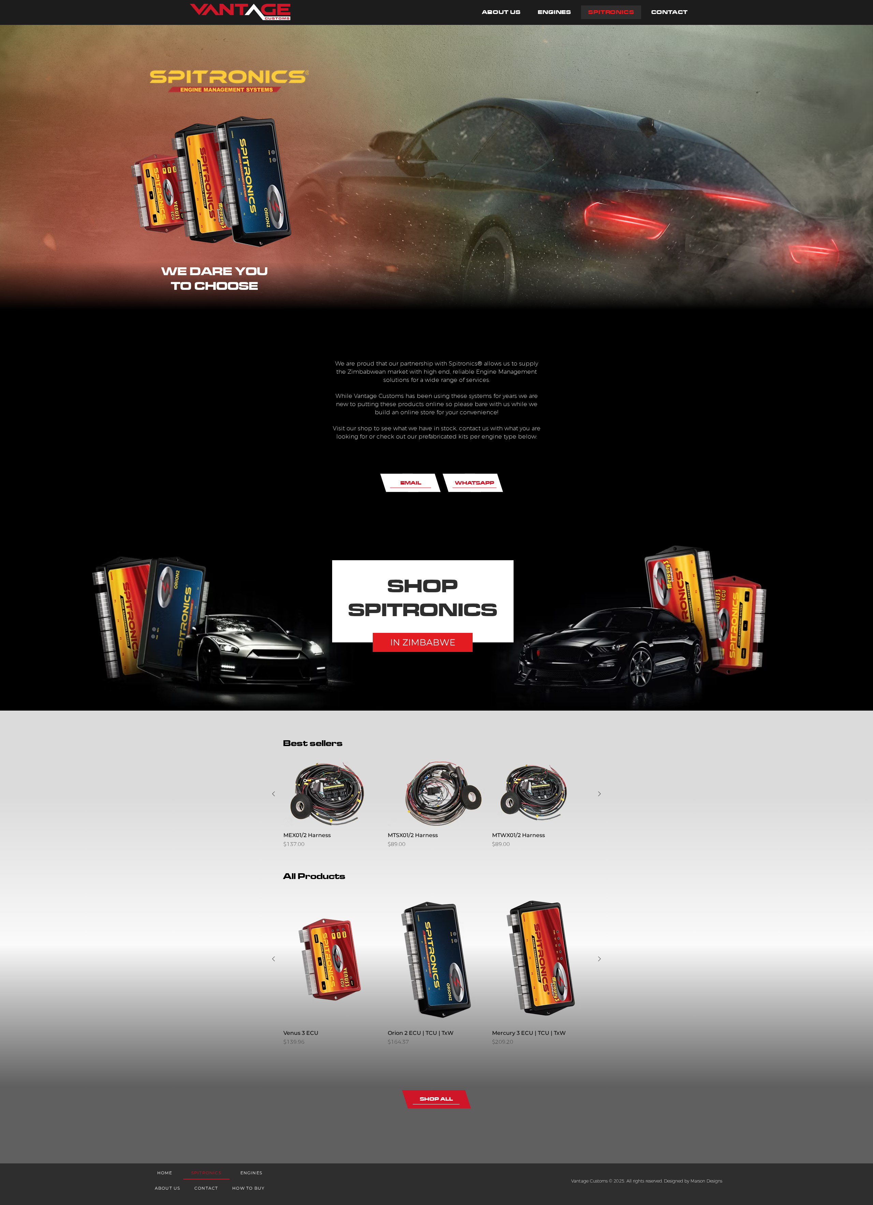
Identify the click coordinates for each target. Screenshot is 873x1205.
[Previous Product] (273, 794)
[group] (436, 805)
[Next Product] (599, 794)
